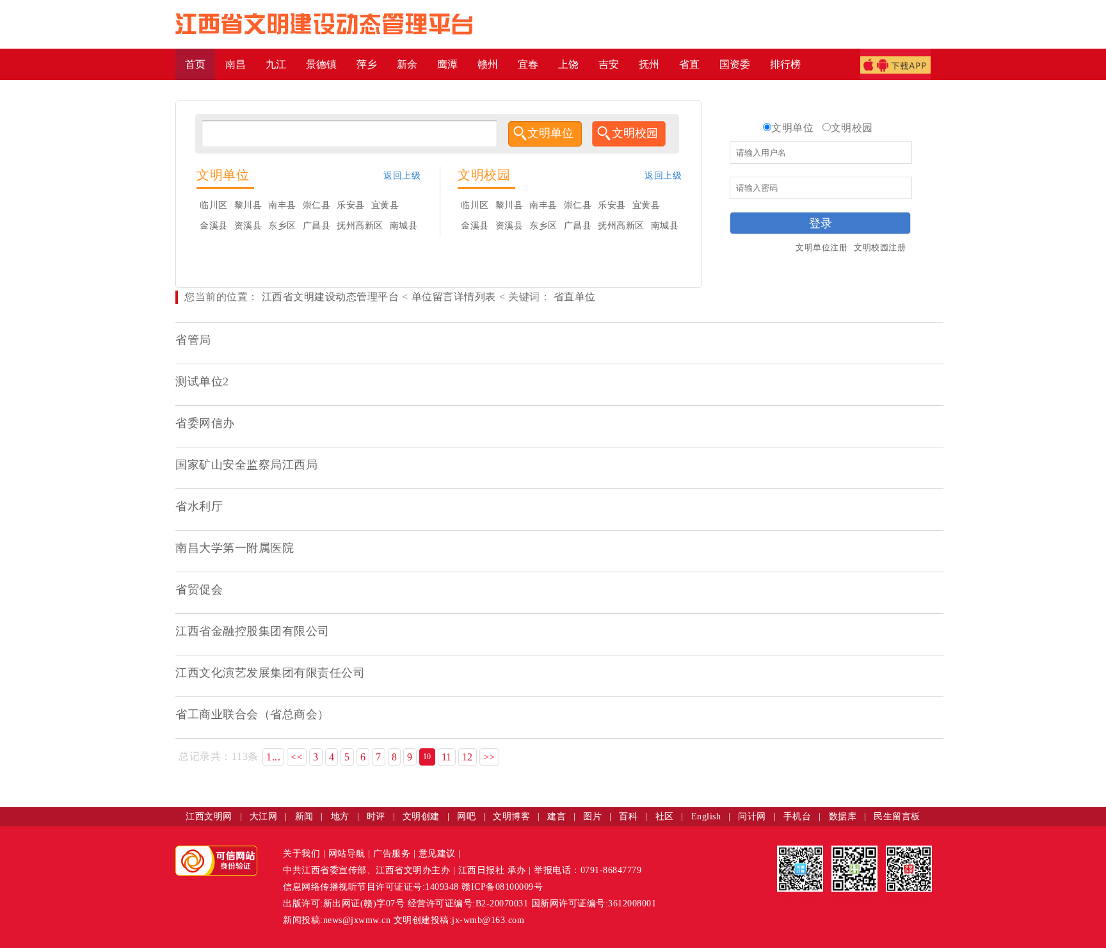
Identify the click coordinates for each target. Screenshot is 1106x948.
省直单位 (573, 296)
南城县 (404, 225)
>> (489, 756)
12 (467, 756)
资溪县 (248, 225)
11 (447, 756)
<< (297, 756)
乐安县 (351, 205)
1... (273, 756)
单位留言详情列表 (454, 296)
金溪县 (214, 225)
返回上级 (402, 176)
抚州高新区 (360, 225)
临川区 (214, 205)
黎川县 (248, 205)
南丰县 (282, 205)
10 (427, 756)
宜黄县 (385, 205)
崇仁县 (317, 205)
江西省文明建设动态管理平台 (330, 296)
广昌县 (317, 225)
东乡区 (282, 225)
